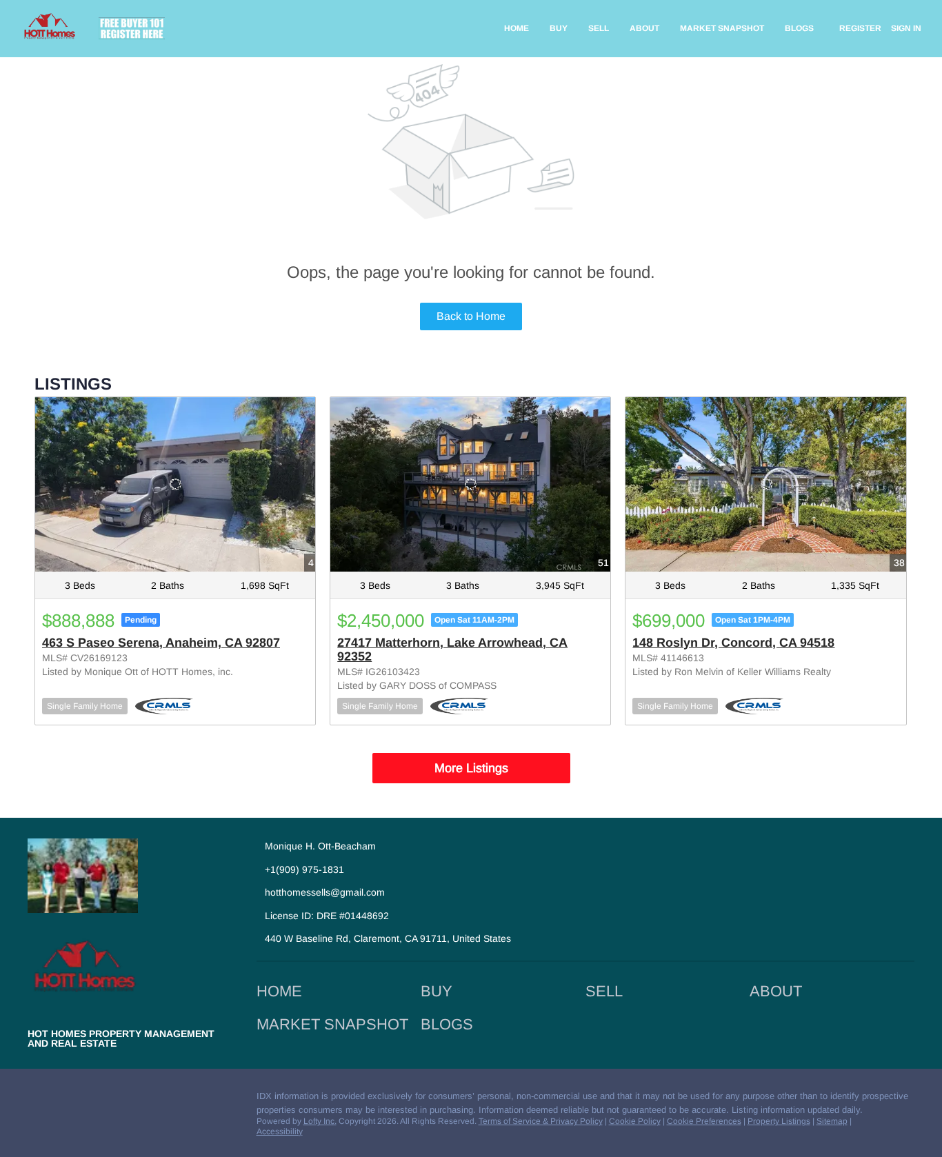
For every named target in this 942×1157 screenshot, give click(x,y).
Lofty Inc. (320, 1121)
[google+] (176, 1099)
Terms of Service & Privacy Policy (541, 1121)
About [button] (644, 28)
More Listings (471, 768)
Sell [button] (598, 28)
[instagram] (120, 1099)
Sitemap (832, 1121)
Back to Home (471, 316)
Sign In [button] (906, 28)
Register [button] (860, 28)
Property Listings (779, 1121)
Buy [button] (559, 28)
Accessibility (280, 1131)
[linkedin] (65, 1099)
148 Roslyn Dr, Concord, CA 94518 (733, 643)
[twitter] (93, 1099)
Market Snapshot (722, 28)
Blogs (799, 28)
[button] (283, 996)
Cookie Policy (635, 1121)
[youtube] (148, 1099)
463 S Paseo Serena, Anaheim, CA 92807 (161, 643)
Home (516, 28)
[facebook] (38, 1099)
